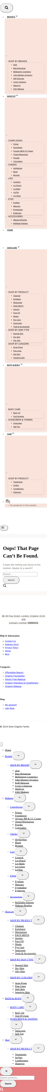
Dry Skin (16, 337)
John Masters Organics (22, 75)
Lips (12, 851)
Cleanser (16, 296)
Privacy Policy (11, 647)
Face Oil (16, 313)
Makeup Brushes (20, 220)
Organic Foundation (15, 676)
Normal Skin (18, 334)
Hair (7, 1040)
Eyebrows (17, 213)
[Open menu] (4, 528)
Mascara (16, 206)
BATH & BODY (13, 998)
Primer (16, 144)
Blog (7, 654)
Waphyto (17, 85)
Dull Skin (16, 354)
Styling (16, 485)
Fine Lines (17, 351)
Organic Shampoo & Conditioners (21, 683)
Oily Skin (16, 340)
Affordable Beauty (14, 672)
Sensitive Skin (19, 358)
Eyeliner (16, 203)
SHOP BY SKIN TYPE (21, 959)
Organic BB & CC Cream (23, 151)
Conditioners (18, 489)
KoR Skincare (18, 78)
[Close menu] (1, 744)
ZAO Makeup (18, 89)
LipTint (16, 192)
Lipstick (19, 857)
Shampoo (17, 492)
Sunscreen (17, 323)
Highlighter (17, 168)
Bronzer (16, 175)
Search (8, 1083)
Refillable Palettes (20, 223)
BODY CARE (17, 1007)
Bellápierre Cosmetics (22, 72)
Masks (16, 316)
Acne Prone (18, 347)
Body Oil (16, 413)
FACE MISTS (18, 306)
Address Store (12, 644)
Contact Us (10, 641)
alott (15, 65)
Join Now (9, 708)
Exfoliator (17, 299)
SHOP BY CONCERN (21, 977)
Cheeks (13, 834)
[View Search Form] (6, 7)
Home (10, 230)
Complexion (16, 806)
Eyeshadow (18, 210)
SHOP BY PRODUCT (21, 920)
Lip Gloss (17, 196)
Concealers (17, 161)
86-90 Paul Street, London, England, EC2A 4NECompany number (23, 619)
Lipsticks (17, 182)
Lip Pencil (17, 185)
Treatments (18, 482)
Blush (15, 172)
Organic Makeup (13, 686)
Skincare (9, 911)
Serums (16, 309)
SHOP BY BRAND (19, 765)
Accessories (16, 896)
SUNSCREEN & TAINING (24, 1018)
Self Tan (16, 427)
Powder (16, 158)
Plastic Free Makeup (15, 679)
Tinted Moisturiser (20, 154)
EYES (13, 875)
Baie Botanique (19, 68)
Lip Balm (16, 189)
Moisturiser (17, 302)
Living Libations (19, 82)
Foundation (17, 147)
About (8, 651)
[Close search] (6, 1071)
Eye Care (17, 320)
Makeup (9, 798)
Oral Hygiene (18, 416)
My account (11, 705)
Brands (8, 756)
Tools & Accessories (21, 327)
